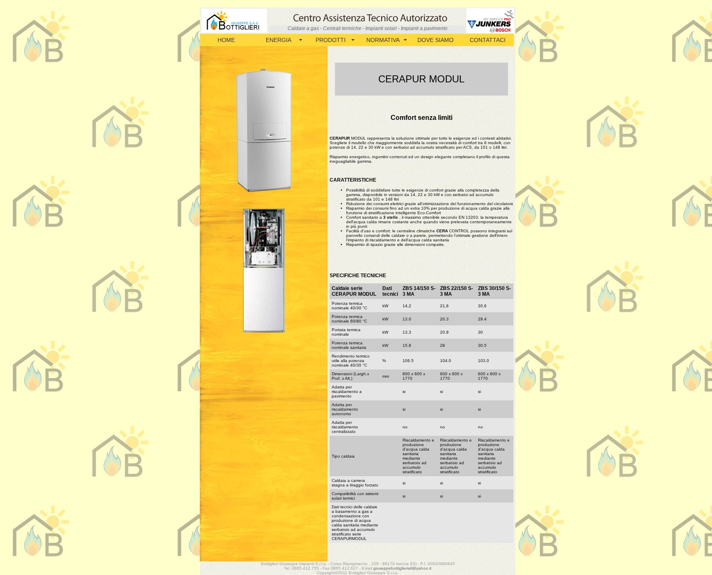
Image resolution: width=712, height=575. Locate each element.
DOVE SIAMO (435, 40)
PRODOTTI (331, 40)
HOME (226, 40)
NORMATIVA (383, 40)
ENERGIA (278, 40)
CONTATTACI (488, 40)
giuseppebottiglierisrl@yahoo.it (402, 568)
